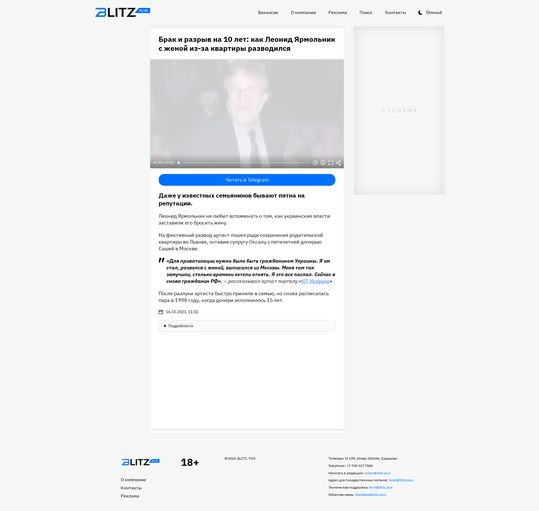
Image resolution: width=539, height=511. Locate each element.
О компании (303, 12)
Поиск (366, 12)
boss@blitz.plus (401, 480)
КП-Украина (315, 281)
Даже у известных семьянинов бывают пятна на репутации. (232, 199)
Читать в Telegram (247, 180)
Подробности (180, 325)
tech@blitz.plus (381, 487)
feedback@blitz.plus (370, 494)
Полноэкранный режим (331, 163)
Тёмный (434, 12)
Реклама (337, 12)
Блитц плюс (122, 12)
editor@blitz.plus (377, 473)
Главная (140, 462)
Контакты (395, 12)
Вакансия (268, 12)
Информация (323, 163)
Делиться (338, 163)
